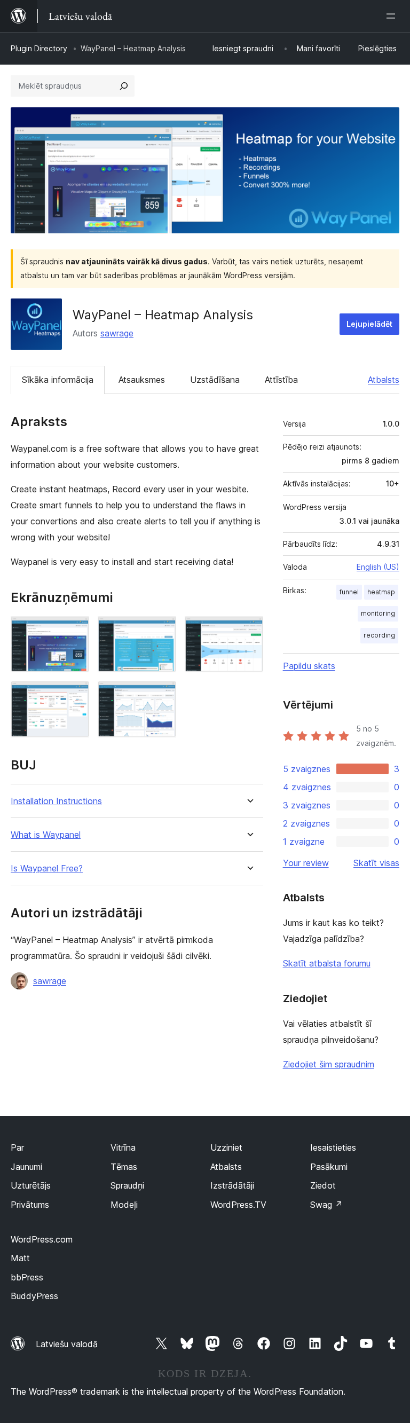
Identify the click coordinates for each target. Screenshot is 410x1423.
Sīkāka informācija (57, 379)
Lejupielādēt (369, 323)
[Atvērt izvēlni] (393, 16)
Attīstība (281, 379)
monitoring (378, 613)
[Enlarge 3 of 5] (248, 630)
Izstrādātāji (232, 1185)
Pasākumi (329, 1166)
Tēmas (124, 1166)
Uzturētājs (31, 1185)
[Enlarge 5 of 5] (161, 695)
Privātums (30, 1204)
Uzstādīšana (215, 379)
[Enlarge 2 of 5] (161, 630)
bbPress (27, 1277)
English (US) (378, 566)
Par (17, 1147)
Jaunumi (26, 1166)
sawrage (116, 333)
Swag (326, 1204)
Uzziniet (226, 1147)
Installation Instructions (56, 801)
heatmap (381, 592)
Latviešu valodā (67, 1344)
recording (379, 635)
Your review (306, 863)
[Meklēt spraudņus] (124, 86)
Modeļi (124, 1204)
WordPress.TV (238, 1204)
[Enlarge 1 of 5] (74, 630)
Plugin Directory (39, 48)
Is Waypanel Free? (47, 868)
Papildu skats (309, 666)
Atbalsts (383, 379)
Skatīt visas (376, 863)
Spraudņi (127, 1185)
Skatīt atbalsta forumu (326, 963)
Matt (20, 1258)
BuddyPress (34, 1296)
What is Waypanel (46, 835)
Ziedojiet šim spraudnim (328, 1064)
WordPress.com (42, 1239)
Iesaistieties (333, 1147)
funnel (349, 592)
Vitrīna (123, 1147)
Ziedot (323, 1185)
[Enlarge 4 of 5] (74, 695)
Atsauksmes (142, 379)
